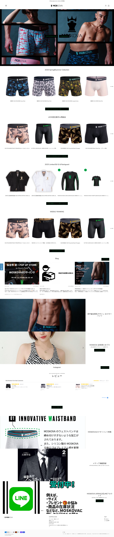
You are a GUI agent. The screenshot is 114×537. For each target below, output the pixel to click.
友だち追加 (100, 500)
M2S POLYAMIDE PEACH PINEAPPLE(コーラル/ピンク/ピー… (17, 148)
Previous (2, 348)
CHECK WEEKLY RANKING (58, 250)
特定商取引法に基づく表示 (54, 522)
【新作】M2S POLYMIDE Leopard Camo (70, 101)
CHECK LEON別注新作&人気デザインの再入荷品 (57, 156)
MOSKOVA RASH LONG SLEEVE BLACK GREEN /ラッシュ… (70, 195)
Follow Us (105, 367)
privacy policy (51, 523)
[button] (106, 380)
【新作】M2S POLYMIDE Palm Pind (43, 101)
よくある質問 (106, 520)
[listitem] (71, 387)
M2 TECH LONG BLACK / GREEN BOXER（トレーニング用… (43, 148)
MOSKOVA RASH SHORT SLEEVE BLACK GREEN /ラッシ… (96, 195)
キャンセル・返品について (54, 519)
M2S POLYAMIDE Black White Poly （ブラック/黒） (96, 148)
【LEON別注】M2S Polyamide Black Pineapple (70, 148)
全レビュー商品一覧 (57, 407)
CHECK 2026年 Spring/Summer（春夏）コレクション (57, 108)
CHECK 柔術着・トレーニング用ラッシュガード (57, 203)
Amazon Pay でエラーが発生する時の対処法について (100, 533)
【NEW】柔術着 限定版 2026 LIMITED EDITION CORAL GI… (17, 195)
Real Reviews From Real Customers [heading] (14, 380)
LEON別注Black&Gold (64, 36)
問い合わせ (106, 519)
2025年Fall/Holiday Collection (51, 36)
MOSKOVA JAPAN (10, 534)
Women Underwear (99, 350)
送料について (51, 520)
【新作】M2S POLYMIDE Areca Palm (17, 101)
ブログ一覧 (105, 259)
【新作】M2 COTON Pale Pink (96, 101)
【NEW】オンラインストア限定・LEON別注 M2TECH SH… (43, 243)
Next (111, 86)
